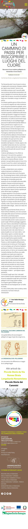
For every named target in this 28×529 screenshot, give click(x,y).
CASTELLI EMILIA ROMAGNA (9, 488)
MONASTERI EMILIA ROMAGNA (10, 486)
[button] (25, 4)
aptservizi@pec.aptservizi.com (11, 443)
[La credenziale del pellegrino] (14, 347)
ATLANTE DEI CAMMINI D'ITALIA (10, 478)
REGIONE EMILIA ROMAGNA (9, 474)
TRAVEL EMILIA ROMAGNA (9, 480)
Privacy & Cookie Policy (8, 452)
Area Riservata (5, 454)
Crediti (3, 450)
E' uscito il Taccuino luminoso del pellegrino (13, 331)
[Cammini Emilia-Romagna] (7, 4)
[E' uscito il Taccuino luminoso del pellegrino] (14, 319)
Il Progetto (4, 448)
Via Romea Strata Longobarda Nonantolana (14, 78)
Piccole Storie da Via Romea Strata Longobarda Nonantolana (14, 375)
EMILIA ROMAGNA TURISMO (9, 476)
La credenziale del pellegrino (12, 358)
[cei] (14, 462)
